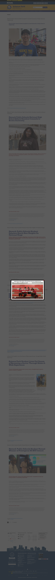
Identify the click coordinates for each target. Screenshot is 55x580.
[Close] (43, 280)
